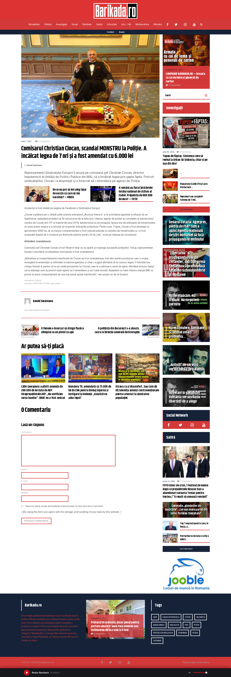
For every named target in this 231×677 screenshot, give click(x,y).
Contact (110, 32)
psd (186, 625)
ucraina (157, 641)
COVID (188, 617)
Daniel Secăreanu (34, 165)
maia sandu (158, 625)
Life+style (112, 24)
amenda (28, 283)
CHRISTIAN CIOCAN (41, 283)
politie (58, 283)
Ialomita (200, 617)
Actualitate (34, 24)
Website (24, 493)
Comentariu (26, 432)
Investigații (61, 24)
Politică (48, 24)
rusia (195, 633)
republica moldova (163, 633)
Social (75, 24)
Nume (24, 469)
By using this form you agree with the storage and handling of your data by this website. (72, 512)
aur (155, 617)
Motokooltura (142, 24)
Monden (158, 24)
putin (196, 625)
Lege (52, 283)
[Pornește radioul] (27, 673)
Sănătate (87, 24)
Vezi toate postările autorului (37, 310)
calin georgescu (171, 617)
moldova (174, 625)
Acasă (121, 32)
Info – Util (126, 24)
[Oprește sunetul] (189, 672)
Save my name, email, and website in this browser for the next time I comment (64, 506)
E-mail (24, 481)
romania (182, 633)
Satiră (99, 24)
